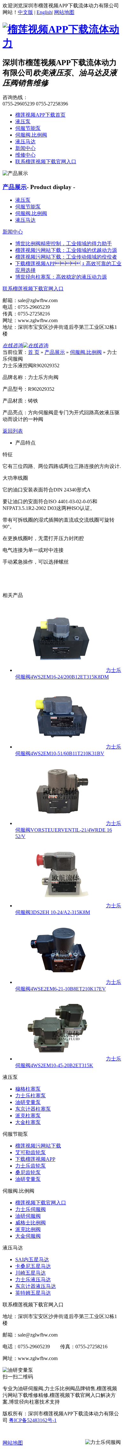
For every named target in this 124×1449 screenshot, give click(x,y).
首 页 (33, 352)
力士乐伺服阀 (30, 1209)
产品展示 (15, 187)
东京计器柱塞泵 (33, 1109)
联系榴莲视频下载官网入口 (45, 161)
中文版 (25, 12)
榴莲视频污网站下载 (38, 1145)
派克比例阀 (28, 1229)
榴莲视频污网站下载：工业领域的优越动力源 (66, 250)
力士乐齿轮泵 (30, 1165)
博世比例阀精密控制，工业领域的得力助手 (63, 243)
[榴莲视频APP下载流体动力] (62, 43)
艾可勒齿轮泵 (30, 1152)
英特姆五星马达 (33, 1293)
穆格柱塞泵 (28, 1089)
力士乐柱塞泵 (30, 1095)
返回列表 (13, 431)
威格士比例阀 (30, 1222)
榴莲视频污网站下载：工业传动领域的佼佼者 (66, 257)
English (44, 12)
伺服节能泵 (28, 128)
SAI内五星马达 (32, 1259)
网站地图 (64, 12)
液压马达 (25, 141)
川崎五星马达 (30, 1273)
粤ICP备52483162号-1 (33, 1420)
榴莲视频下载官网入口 (40, 1202)
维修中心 (25, 155)
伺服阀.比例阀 (31, 135)
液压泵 (23, 121)
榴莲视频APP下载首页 (40, 115)
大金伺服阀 (28, 1236)
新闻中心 (25, 148)
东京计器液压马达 (35, 1286)
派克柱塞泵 (28, 1115)
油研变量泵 (28, 1102)
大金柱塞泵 (28, 1122)
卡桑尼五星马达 (33, 1266)
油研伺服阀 (28, 1216)
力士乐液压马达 (33, 1279)
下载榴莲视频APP (35, 1159)
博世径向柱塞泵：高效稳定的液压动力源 (61, 277)
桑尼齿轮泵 (28, 1172)
